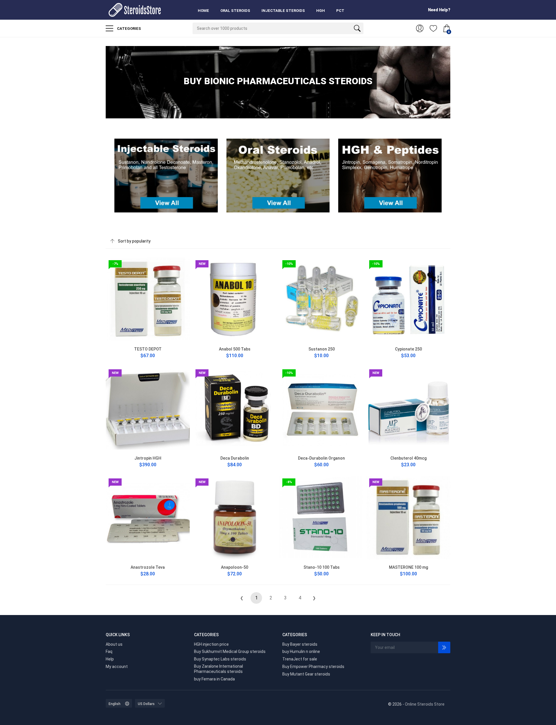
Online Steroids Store (425, 704)
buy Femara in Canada (214, 679)
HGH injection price (211, 644)
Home (203, 10)
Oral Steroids (235, 10)
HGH (320, 10)
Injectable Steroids (283, 10)
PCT (340, 10)
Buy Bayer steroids (299, 644)
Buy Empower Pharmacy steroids (313, 666)
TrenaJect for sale (299, 659)
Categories (128, 28)
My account (117, 666)
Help (110, 659)
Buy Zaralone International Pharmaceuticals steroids (218, 669)
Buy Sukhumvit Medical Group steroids (230, 651)
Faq (109, 651)
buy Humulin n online (301, 651)
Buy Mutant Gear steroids (306, 674)
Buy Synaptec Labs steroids (220, 659)
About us (114, 644)
